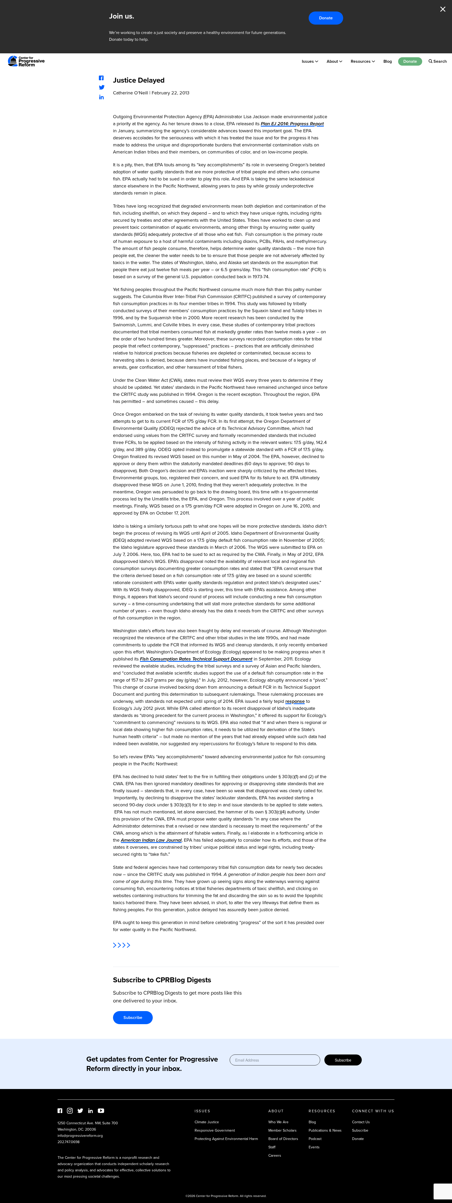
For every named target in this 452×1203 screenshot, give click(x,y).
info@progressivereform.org (80, 1135)
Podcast (315, 1139)
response (295, 701)
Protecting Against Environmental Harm (226, 1139)
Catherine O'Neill (130, 92)
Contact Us (361, 1122)
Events (314, 1147)
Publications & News (325, 1130)
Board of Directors (283, 1139)
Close (443, 9)
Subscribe (132, 1017)
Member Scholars (282, 1130)
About (332, 61)
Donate (326, 18)
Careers (274, 1155)
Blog (387, 61)
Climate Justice (207, 1122)
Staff (271, 1147)
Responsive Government (215, 1130)
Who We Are (278, 1122)
